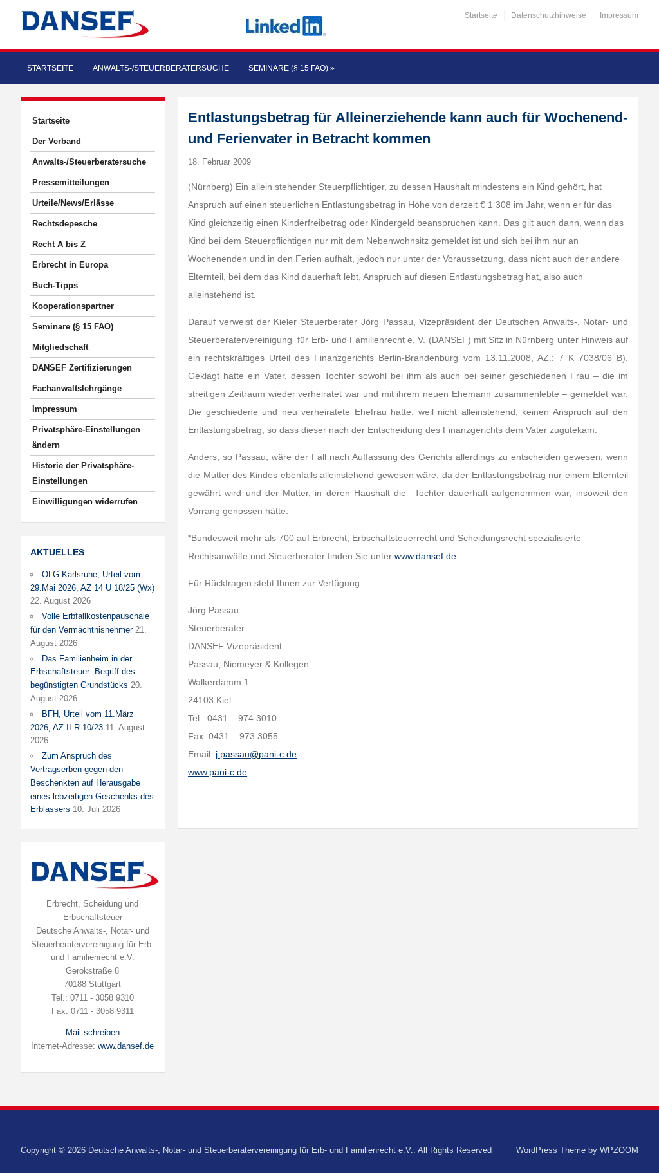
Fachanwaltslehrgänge (77, 388)
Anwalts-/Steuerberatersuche (161, 68)
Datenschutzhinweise (548, 15)
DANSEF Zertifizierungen (82, 368)
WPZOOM (619, 1150)
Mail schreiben (93, 1032)
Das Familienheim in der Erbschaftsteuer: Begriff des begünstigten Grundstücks (82, 672)
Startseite (481, 15)
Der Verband (56, 141)
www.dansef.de (126, 1046)
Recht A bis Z (59, 244)
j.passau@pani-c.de (256, 754)
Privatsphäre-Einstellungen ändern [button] (86, 437)
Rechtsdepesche (64, 223)
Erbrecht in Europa (70, 265)
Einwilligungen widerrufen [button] (85, 501)
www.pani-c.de (217, 772)
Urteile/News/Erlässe (73, 203)
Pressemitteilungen (70, 182)
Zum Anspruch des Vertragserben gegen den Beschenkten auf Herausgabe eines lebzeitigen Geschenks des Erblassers (92, 782)
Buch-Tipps (55, 285)
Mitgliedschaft (60, 347)
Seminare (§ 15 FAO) (291, 68)
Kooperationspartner (73, 306)
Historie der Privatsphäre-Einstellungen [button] (83, 473)
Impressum (619, 15)
